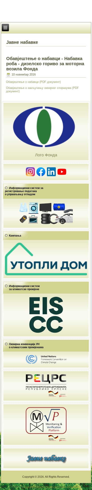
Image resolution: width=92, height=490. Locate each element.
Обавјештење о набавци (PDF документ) (33, 82)
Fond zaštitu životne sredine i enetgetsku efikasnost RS (52, 486)
